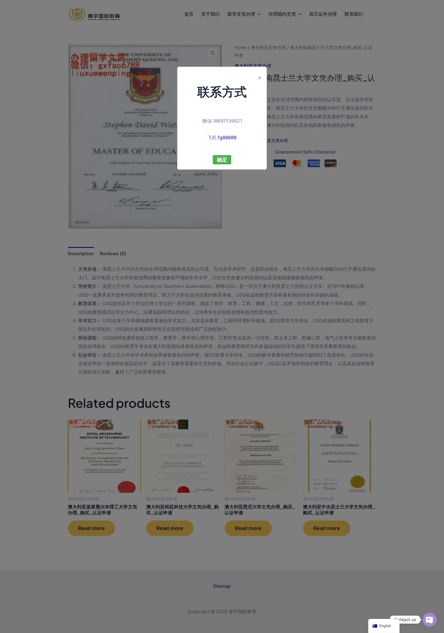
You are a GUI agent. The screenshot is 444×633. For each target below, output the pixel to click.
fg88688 (227, 137)
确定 (222, 160)
